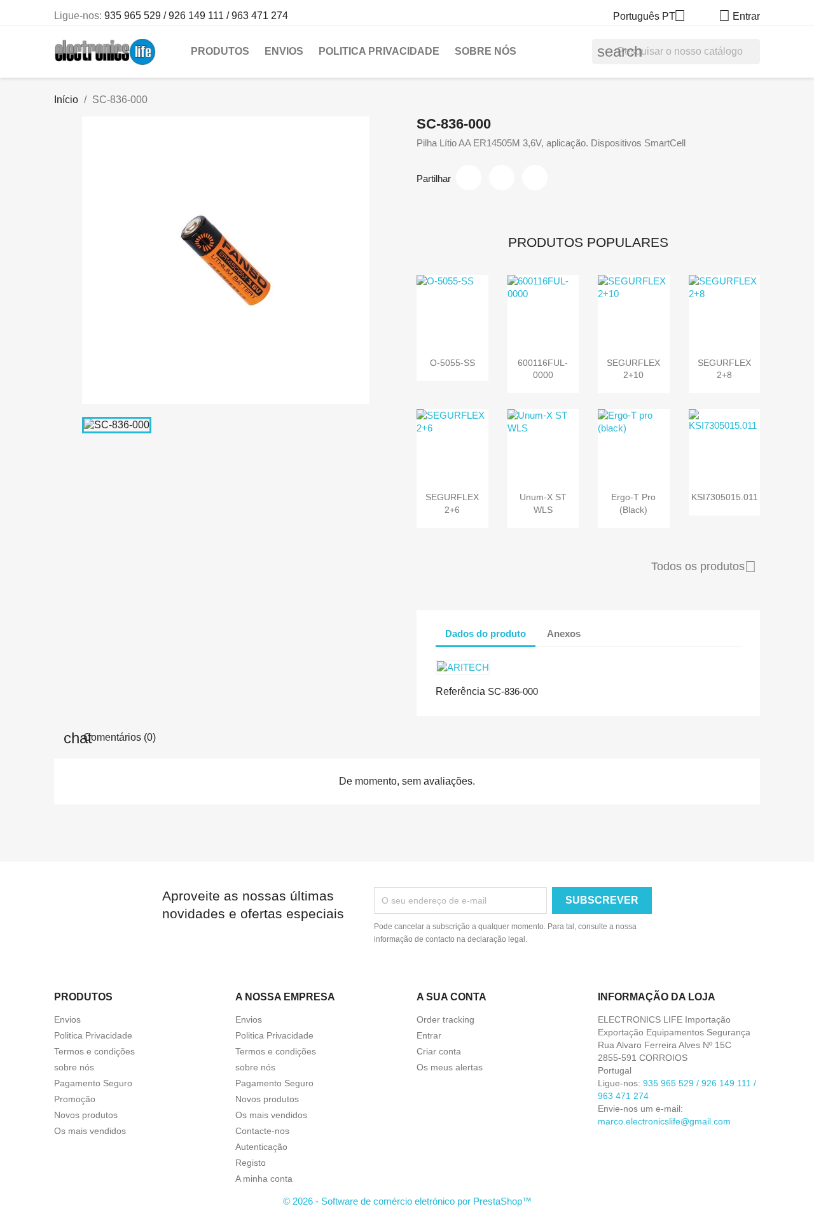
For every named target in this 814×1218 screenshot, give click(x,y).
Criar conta (439, 1051)
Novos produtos (86, 1115)
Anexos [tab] (564, 633)
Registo (250, 1163)
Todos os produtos (703, 567)
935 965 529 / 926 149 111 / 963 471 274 (196, 15)
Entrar (429, 1035)
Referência (460, 691)
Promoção (74, 1099)
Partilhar (468, 177)
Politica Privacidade (379, 51)
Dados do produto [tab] (485, 633)
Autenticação (261, 1147)
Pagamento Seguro (93, 1083)
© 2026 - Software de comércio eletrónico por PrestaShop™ (407, 1201)
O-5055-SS (452, 363)
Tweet (501, 177)
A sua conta (451, 996)
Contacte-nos (262, 1131)
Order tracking (445, 1019)
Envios (284, 51)
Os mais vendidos (90, 1131)
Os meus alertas (450, 1067)
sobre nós (485, 51)
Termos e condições (94, 1051)
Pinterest (535, 177)
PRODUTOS (220, 51)
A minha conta (264, 1178)
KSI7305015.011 (724, 497)
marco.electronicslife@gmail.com (664, 1121)
